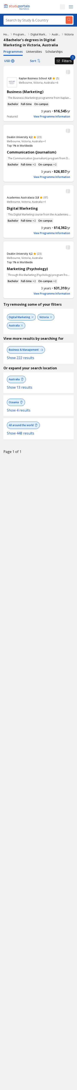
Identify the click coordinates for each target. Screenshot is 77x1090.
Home (6, 34)
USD (7, 61)
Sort (33, 61)
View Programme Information (52, 116)
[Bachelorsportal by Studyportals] (17, 6)
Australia (56, 34)
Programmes (20, 34)
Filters (67, 61)
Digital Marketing (39, 34)
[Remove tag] (32, 317)
